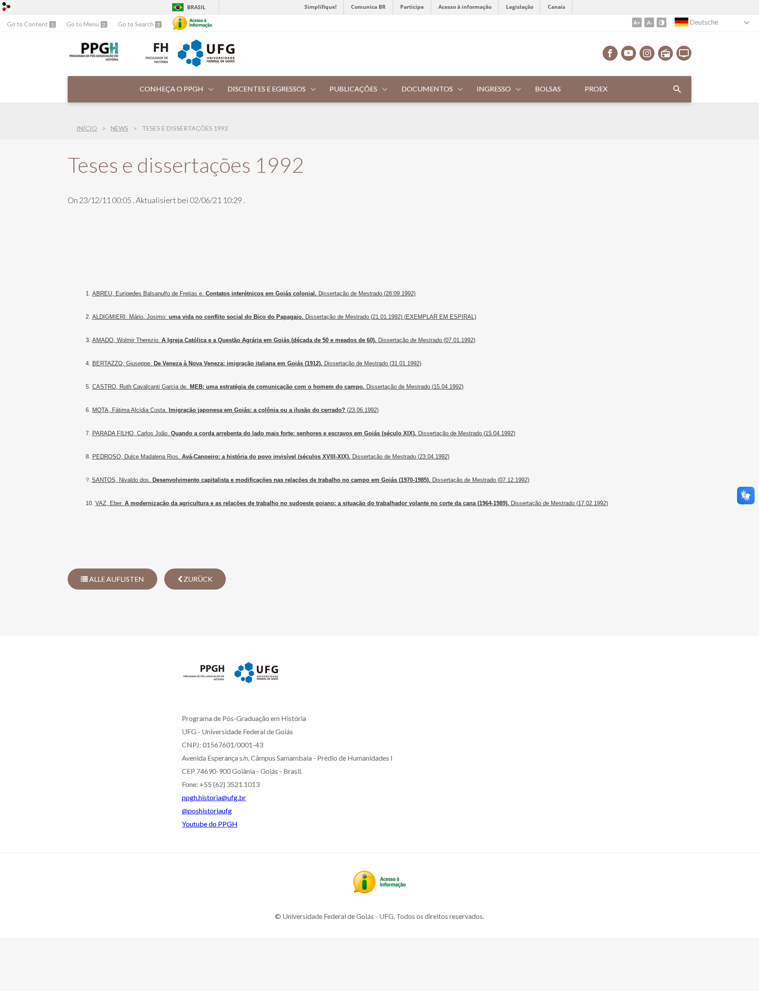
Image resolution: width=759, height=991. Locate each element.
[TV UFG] (683, 53)
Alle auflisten (116, 579)
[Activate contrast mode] (661, 22)
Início (86, 128)
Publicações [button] (353, 88)
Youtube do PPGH (210, 824)
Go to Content (28, 24)
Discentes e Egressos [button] (267, 88)
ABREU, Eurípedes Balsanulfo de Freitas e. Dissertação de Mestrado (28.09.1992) (254, 293)
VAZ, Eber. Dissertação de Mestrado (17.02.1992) (351, 503)
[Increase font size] (637, 22)
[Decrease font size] (649, 22)
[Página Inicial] (93, 60)
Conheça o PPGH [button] (171, 88)
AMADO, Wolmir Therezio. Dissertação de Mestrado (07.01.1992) (283, 340)
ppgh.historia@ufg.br (214, 797)
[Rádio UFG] (665, 53)
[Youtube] (628, 53)
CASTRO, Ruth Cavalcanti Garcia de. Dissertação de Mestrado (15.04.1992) (277, 386)
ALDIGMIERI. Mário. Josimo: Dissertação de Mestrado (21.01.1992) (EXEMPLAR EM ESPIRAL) (284, 316)
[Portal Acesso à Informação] (379, 890)
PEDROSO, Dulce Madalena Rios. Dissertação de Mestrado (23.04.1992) (270, 456)
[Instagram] (647, 53)
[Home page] (204, 680)
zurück (197, 579)
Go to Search (136, 24)
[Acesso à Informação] (192, 22)
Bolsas (548, 88)
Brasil (196, 7)
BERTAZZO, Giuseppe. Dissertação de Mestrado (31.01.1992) (256, 363)
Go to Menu (83, 24)
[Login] (6, 7)
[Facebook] (610, 53)
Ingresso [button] (494, 88)
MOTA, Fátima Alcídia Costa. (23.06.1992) (235, 410)
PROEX (596, 88)
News (119, 128)
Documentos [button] (427, 88)
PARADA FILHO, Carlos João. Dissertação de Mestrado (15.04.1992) (303, 433)
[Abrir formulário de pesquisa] (677, 89)
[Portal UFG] (206, 64)
